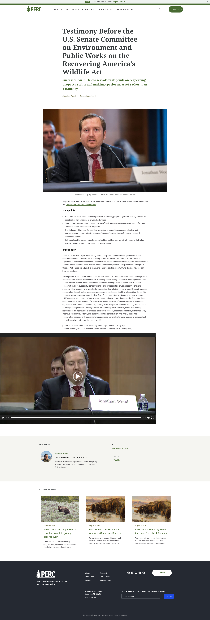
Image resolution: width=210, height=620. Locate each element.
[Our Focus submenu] (78, 9)
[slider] (76, 417)
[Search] (160, 9)
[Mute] (148, 417)
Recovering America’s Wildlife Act (81, 204)
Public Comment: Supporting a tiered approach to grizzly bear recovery (60, 533)
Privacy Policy (122, 615)
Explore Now (118, 2)
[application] (78, 376)
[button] (78, 376)
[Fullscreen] (152, 417)
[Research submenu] (94, 9)
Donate (162, 573)
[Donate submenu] (181, 9)
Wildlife (117, 460)
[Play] (3, 417)
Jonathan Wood (69, 96)
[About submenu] (61, 9)
